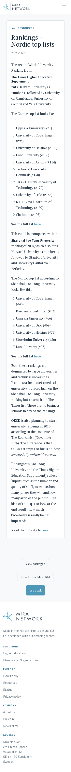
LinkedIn (8, 719)
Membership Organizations (20, 660)
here (37, 224)
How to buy (11, 676)
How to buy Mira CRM (35, 577)
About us (9, 712)
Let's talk (35, 590)
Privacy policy (12, 696)
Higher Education (14, 653)
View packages (35, 563)
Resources (10, 683)
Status (7, 690)
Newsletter (10, 726)
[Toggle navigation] (64, 7)
